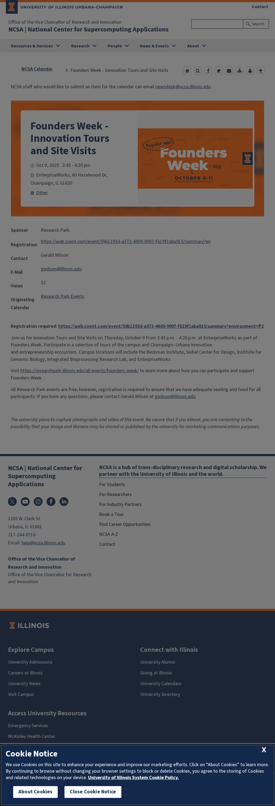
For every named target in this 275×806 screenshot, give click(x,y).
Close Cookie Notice (93, 792)
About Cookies (35, 792)
